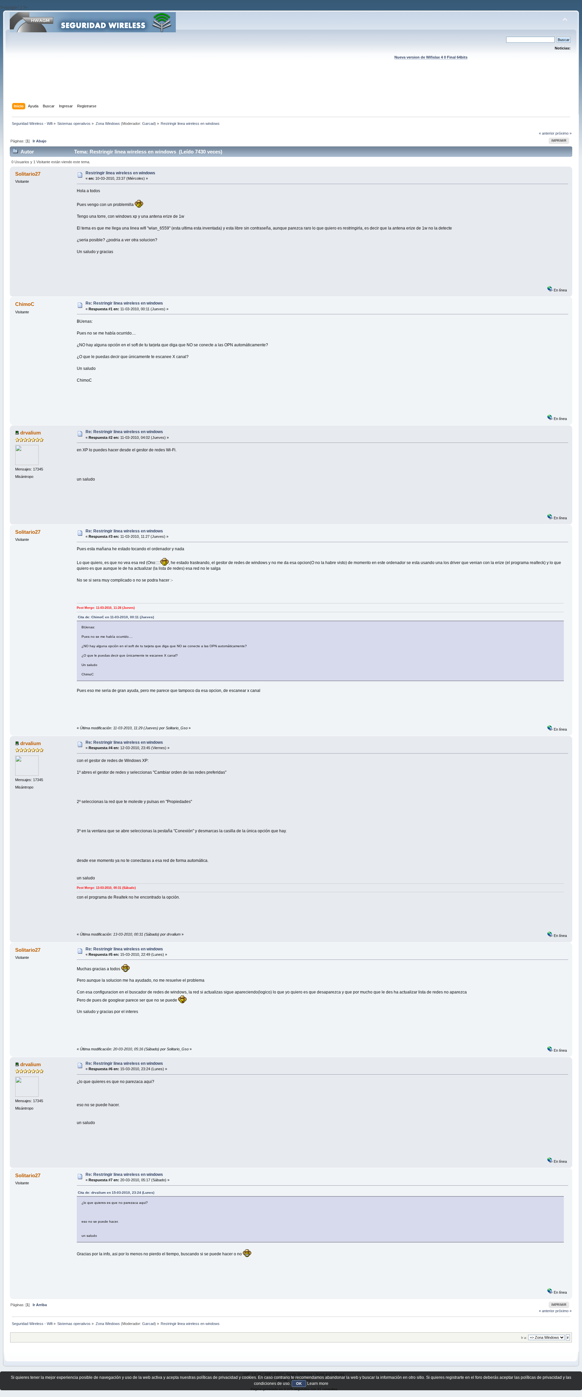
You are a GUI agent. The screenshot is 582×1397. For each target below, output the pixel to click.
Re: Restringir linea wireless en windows (124, 303)
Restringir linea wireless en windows (120, 173)
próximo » (563, 133)
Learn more (317, 1383)
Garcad (148, 123)
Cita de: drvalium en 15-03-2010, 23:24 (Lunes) (116, 1192)
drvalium (30, 432)
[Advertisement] (291, 88)
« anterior (546, 133)
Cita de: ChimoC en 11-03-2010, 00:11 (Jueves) (116, 617)
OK (299, 1384)
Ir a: (524, 1337)
